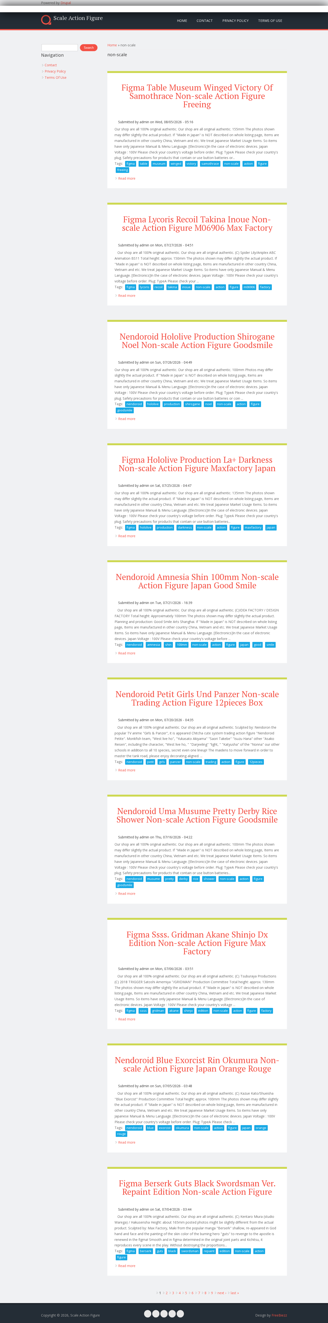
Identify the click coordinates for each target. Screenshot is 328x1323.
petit (150, 762)
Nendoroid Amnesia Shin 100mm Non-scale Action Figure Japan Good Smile (197, 581)
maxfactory (253, 527)
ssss (143, 1010)
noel (208, 404)
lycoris (144, 287)
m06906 (249, 287)
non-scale (231, 163)
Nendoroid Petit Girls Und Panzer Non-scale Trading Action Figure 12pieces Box (197, 698)
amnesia (153, 644)
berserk (146, 1251)
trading (211, 762)
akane (174, 1010)
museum (159, 163)
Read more (126, 178)
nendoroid (134, 404)
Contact (205, 20)
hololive (153, 404)
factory (265, 287)
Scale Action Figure (78, 18)
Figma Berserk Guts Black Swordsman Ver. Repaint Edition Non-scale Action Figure (197, 1187)
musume (153, 879)
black (172, 1251)
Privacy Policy (235, 20)
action (248, 163)
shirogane (192, 404)
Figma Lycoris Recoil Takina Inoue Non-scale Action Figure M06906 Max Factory (197, 223)
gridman (158, 1010)
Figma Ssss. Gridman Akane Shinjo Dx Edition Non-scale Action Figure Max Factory (197, 943)
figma (131, 163)
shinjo (188, 1010)
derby (183, 879)
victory (191, 163)
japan (271, 527)
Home (182, 20)
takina (172, 287)
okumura (182, 1128)
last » (235, 1293)
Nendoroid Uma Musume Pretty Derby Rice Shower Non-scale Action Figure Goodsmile (197, 815)
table (143, 163)
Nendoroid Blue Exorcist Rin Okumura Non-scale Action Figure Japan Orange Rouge (197, 1064)
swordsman (190, 1251)
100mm (182, 644)
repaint (209, 1251)
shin (168, 644)
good (257, 644)
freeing (122, 170)
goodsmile (124, 410)
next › (222, 1293)
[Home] (46, 20)
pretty (169, 879)
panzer (175, 762)
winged (176, 163)
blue (150, 1128)
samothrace (210, 163)
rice (195, 879)
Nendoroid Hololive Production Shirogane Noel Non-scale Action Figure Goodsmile (197, 340)
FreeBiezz (279, 1315)
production (172, 404)
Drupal (66, 2)
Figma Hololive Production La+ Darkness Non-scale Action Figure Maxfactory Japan (197, 464)
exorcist (164, 1128)
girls (162, 762)
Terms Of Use (270, 20)
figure (262, 163)
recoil (159, 287)
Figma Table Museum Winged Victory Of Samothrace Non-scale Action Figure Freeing (197, 96)
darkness (185, 527)
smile (270, 644)
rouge (121, 1134)
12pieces (255, 762)
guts (160, 1251)
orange (261, 1128)
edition (203, 1010)
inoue (186, 287)
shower (209, 879)
